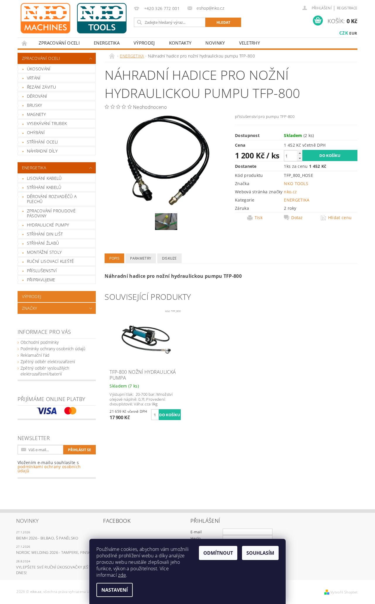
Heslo (195, 538)
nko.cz (290, 191)
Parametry (140, 258)
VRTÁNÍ (34, 78)
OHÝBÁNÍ (36, 132)
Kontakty (180, 43)
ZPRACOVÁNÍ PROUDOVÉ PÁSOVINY (51, 213)
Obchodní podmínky (40, 342)
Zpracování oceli (59, 43)
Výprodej (144, 43)
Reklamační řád (35, 355)
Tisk (258, 217)
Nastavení (114, 590)
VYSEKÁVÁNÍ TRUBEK (47, 123)
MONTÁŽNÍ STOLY (44, 252)
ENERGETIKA (107, 43)
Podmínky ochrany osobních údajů (53, 348)
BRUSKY (34, 105)
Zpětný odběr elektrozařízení (48, 361)
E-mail (196, 531)
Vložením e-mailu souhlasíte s (49, 467)
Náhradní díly (42, 151)
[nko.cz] (73, 18)
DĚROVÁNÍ (37, 96)
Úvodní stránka (25, 43)
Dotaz (297, 217)
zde (122, 575)
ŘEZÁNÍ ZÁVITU (41, 87)
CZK (343, 33)
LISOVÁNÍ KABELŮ (44, 178)
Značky (29, 308)
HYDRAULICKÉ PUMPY (48, 225)
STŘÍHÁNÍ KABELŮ (44, 187)
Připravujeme (41, 279)
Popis (114, 258)
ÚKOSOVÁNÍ (39, 69)
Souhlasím (260, 553)
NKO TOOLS (296, 183)
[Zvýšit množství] (299, 153)
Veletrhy (249, 43)
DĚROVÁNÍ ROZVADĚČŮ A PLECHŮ (51, 199)
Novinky (215, 43)
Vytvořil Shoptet (343, 592)
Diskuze (169, 258)
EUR (353, 33)
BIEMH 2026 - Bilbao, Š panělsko (47, 538)
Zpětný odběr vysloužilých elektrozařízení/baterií (45, 371)
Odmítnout (218, 553)
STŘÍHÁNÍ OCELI (42, 142)
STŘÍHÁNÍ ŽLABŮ (43, 243)
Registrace (347, 8)
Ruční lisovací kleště (50, 261)
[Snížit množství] (299, 158)
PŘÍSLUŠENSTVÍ (42, 270)
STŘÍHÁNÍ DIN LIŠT (45, 234)
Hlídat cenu (340, 217)
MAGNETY (36, 114)
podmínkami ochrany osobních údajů (49, 468)
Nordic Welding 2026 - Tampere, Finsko (55, 552)
